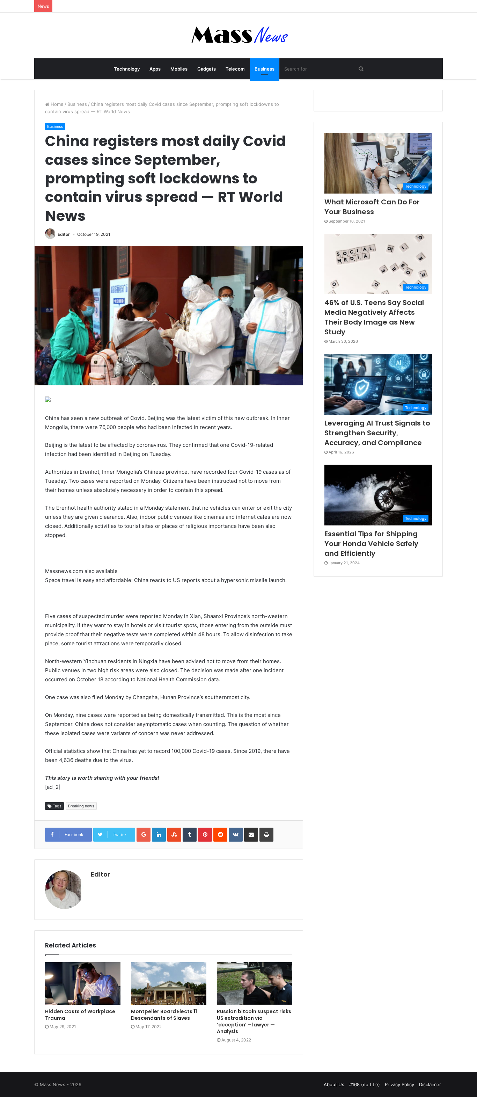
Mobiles (179, 69)
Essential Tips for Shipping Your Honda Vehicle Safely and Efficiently (371, 543)
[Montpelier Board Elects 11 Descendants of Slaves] (168, 983)
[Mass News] (239, 35)
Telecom (235, 69)
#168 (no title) (364, 1084)
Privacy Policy (399, 1084)
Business (264, 69)
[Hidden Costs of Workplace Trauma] (82, 983)
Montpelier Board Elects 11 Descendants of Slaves (164, 1015)
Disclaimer (430, 1084)
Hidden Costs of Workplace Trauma (80, 1015)
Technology (127, 69)
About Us (334, 1084)
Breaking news (81, 806)
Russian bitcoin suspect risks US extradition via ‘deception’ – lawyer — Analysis (254, 1021)
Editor (64, 234)
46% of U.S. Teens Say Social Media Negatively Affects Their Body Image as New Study (374, 317)
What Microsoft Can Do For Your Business (372, 207)
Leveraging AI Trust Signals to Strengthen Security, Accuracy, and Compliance (377, 433)
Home (56, 104)
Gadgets (206, 69)
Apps (155, 69)
